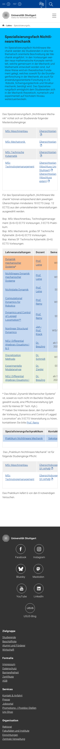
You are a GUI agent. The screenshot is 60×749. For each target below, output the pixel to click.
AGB (4, 680)
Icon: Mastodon (38, 569)
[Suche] (51, 4)
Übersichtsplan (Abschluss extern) (47, 177)
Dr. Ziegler (40, 367)
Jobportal (7, 703)
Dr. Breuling (40, 344)
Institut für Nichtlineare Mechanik (3, 25)
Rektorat (7, 726)
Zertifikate (8, 676)
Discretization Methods (13, 356)
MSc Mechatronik (15, 141)
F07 (14, 4)
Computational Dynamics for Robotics (13, 301)
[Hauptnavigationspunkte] (54, 15)
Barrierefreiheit (10, 672)
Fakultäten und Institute (15, 730)
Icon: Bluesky (21, 569)
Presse (6, 699)
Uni (3, 4)
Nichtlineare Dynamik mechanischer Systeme (17, 277)
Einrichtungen (10, 734)
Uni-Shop (7, 711)
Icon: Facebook (20, 549)
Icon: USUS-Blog (30, 608)
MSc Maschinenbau (16, 131)
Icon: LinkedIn (39, 588)
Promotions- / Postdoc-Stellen (19, 707)
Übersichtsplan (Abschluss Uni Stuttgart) (47, 166)
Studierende (9, 637)
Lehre (9, 25)
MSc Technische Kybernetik (14, 153)
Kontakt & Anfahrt (12, 695)
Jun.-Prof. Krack (39, 330)
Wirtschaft (8, 649)
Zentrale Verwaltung (13, 738)
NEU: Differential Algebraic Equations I (17, 377)
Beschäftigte (9, 641)
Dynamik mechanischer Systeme (13, 262)
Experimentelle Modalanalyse (13, 367)
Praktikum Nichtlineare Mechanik (24, 438)
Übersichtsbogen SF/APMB (48, 466)
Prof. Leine (39, 262)
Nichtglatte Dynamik (16, 289)
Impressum (8, 664)
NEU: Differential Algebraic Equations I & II (17, 344)
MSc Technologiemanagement (19, 164)
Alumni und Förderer (13, 645)
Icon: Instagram (39, 549)
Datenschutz (9, 668)
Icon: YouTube (21, 588)
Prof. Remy (39, 301)
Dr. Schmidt (40, 356)
